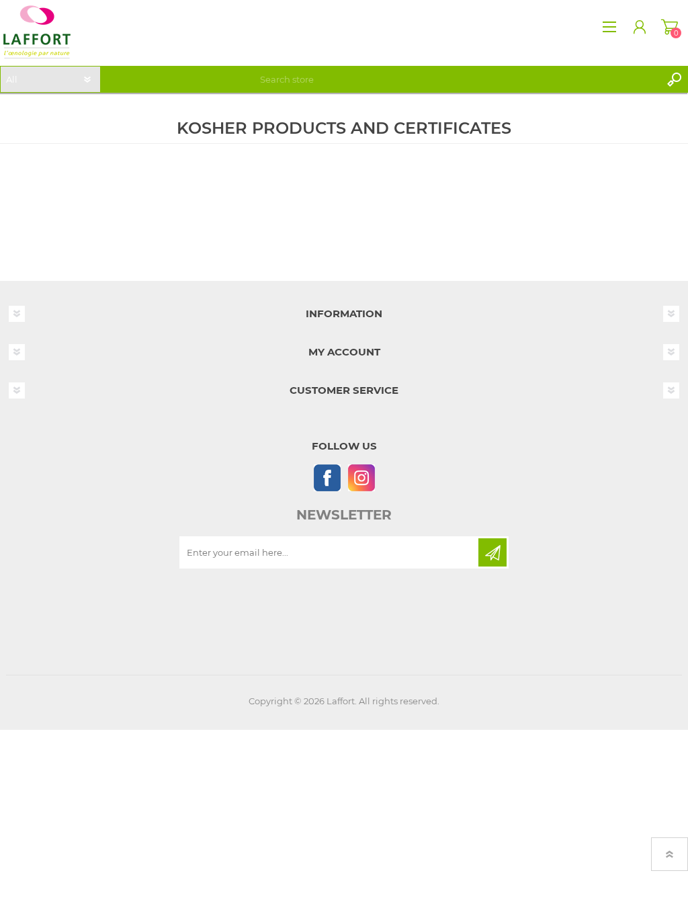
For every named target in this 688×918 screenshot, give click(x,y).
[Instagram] (361, 477)
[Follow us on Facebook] (327, 477)
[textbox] (458, 79)
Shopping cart (669, 27)
